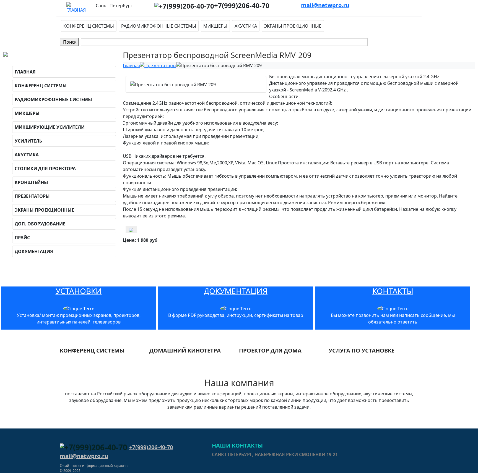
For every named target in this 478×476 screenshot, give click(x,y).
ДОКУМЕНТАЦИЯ (235, 291)
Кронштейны (31, 182)
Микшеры (215, 26)
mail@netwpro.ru (325, 5)
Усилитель (28, 141)
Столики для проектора (45, 168)
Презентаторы (32, 196)
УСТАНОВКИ (79, 291)
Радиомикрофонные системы (158, 26)
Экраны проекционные (292, 26)
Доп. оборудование (40, 224)
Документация (34, 251)
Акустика (246, 26)
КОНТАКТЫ (392, 291)
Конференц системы (88, 26)
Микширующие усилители (50, 127)
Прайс (22, 238)
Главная (25, 72)
